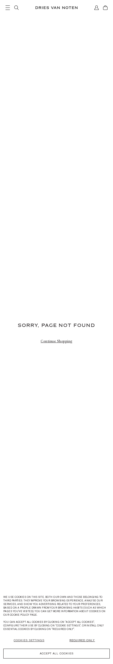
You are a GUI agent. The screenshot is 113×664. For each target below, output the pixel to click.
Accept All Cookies (57, 653)
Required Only (82, 640)
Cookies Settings (29, 640)
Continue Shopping (56, 341)
